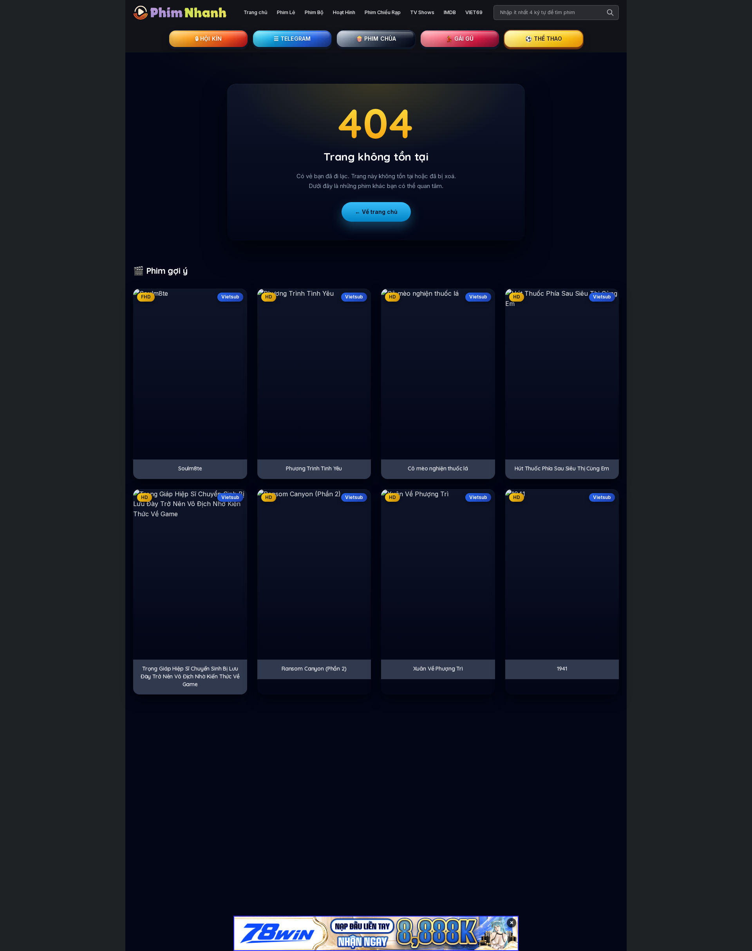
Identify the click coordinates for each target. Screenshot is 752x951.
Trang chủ (256, 12)
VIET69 (474, 12)
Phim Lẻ (286, 12)
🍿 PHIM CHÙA (376, 38)
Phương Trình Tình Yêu (314, 468)
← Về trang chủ (376, 211)
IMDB (450, 12)
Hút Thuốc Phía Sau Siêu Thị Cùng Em (562, 468)
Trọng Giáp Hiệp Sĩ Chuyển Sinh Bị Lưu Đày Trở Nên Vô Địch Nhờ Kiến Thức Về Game (190, 676)
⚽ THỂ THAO (543, 38)
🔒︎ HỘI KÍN (208, 38)
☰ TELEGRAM (292, 38)
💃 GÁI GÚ (460, 38)
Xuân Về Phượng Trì (438, 668)
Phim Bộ (314, 12)
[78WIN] (376, 933)
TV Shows (422, 12)
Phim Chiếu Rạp (383, 12)
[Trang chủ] (182, 12)
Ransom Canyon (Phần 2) (314, 668)
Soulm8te (190, 468)
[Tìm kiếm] (610, 12)
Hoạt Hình (344, 12)
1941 (562, 668)
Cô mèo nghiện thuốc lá (438, 468)
